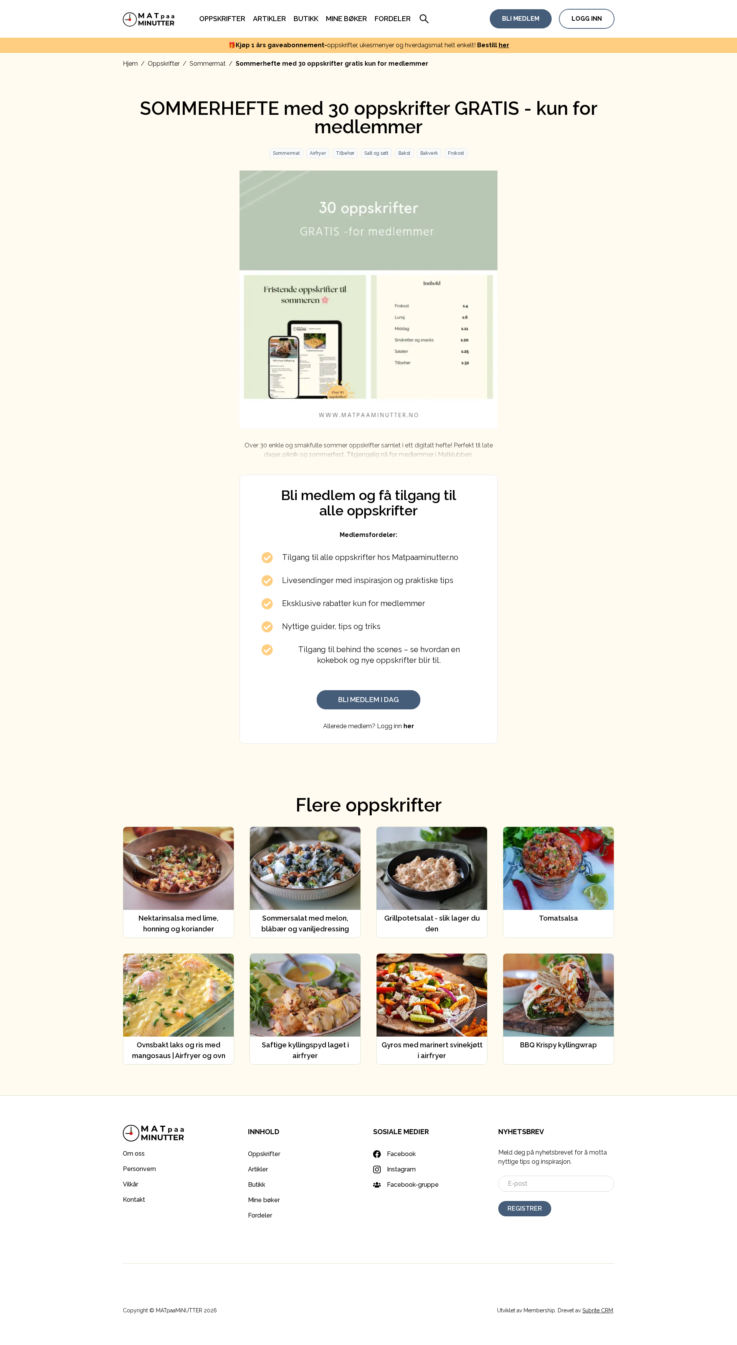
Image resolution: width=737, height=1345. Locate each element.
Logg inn (587, 18)
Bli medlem (520, 18)
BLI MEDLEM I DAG (368, 700)
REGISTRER (524, 1208)
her (504, 45)
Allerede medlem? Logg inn (368, 726)
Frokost (456, 153)
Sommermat (208, 63)
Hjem (130, 63)
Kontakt (134, 1199)
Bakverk (429, 153)
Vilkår (130, 1184)
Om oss (134, 1153)
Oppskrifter (222, 19)
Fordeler (393, 19)
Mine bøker (346, 19)
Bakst (404, 153)
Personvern (139, 1169)
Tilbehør (345, 153)
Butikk (306, 19)
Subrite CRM (597, 1310)
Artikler (269, 19)
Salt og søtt (376, 153)
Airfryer (318, 153)
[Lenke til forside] (149, 19)
